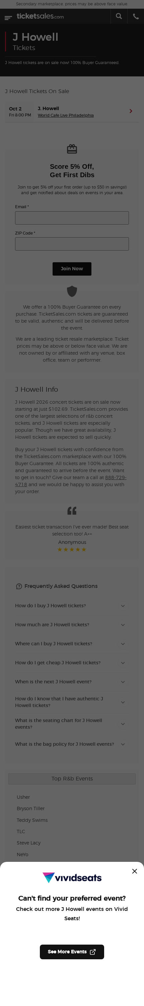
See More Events (67, 952)
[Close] (135, 871)
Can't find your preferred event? (72, 898)
